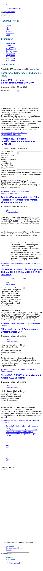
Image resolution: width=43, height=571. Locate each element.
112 (7, 445)
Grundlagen (10, 60)
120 (7, 460)
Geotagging (10, 47)
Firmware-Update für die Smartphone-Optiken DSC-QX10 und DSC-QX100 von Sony (21, 272)
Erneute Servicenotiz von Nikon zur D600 (21, 430)
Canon (8, 25)
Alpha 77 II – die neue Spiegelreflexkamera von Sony (18, 81)
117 (7, 454)
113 (7, 447)
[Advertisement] (10, 505)
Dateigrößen (10, 55)
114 (7, 448)
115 (7, 450)
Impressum (10, 546)
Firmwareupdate (12, 212)
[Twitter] (6, 5)
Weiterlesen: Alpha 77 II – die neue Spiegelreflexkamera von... (14, 134)
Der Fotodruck (11, 51)
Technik (8, 45)
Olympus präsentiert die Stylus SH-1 (19, 432)
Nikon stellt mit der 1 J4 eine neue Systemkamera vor (19, 330)
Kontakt (8, 550)
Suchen (4, 14)
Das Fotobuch (11, 49)
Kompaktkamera (12, 341)
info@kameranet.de (13, 8)
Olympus (9, 31)
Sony (8, 35)
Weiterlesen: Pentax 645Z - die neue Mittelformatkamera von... (15, 192)
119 (7, 458)
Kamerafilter (10, 43)
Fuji (7, 27)
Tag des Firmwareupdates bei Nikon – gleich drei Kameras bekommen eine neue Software (20, 200)
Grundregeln (10, 58)
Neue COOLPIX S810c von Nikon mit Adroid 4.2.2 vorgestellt (21, 376)
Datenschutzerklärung (14, 548)
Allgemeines (10, 57)
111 (7, 443)
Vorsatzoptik (10, 284)
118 (7, 456)
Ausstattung (10, 53)
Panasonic (10, 33)
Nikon (8, 29)
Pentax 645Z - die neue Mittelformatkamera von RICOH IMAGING (18, 141)
